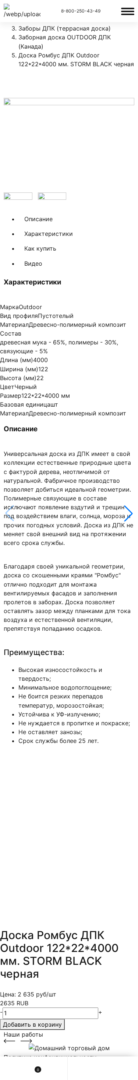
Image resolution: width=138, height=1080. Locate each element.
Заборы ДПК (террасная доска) (64, 28)
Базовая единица (25, 404)
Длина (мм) (16, 360)
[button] (128, 513)
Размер (10, 395)
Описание (38, 219)
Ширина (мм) (19, 369)
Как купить (40, 248)
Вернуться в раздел (40, 82)
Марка (9, 307)
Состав (10, 333)
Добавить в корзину (32, 1024)
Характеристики (48, 233)
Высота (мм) (18, 378)
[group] (69, 145)
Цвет (7, 386)
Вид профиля (19, 315)
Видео (33, 263)
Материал (14, 324)
